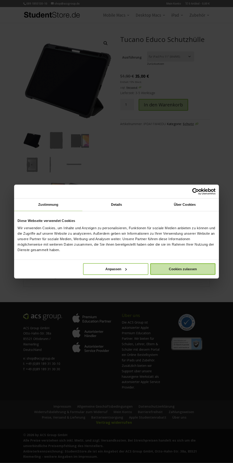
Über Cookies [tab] (185, 204)
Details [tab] (116, 204)
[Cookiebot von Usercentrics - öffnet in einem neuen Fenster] (195, 191)
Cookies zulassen (183, 269)
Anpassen (113, 269)
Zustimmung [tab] (48, 204)
